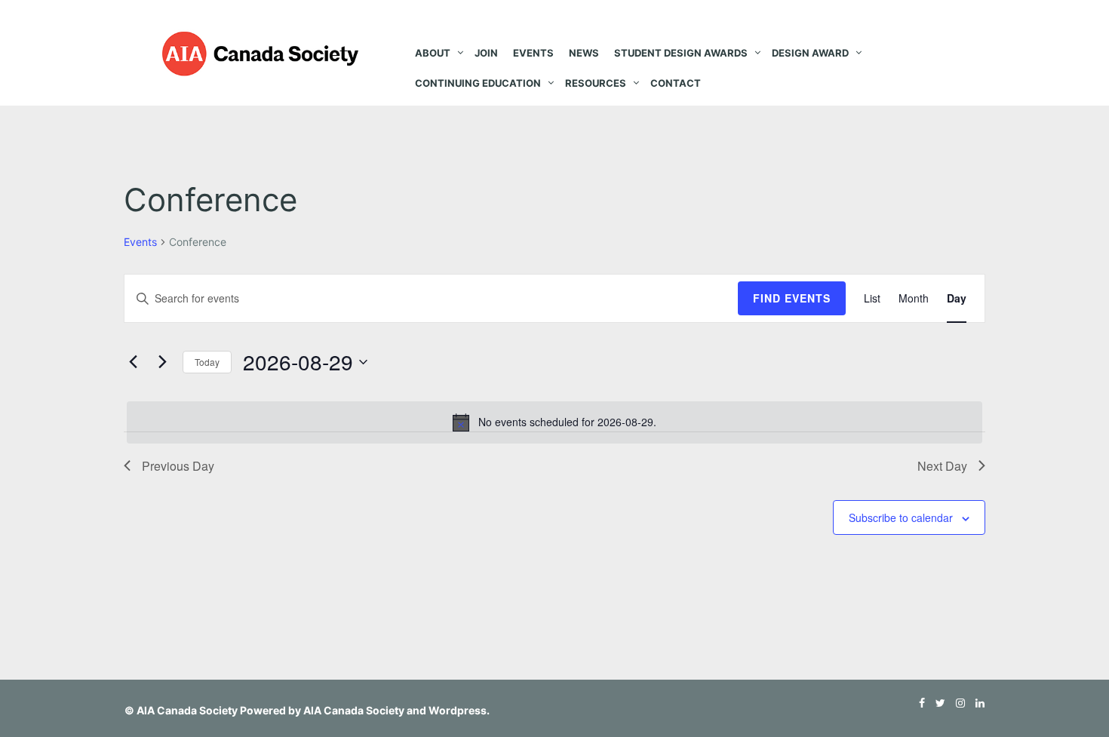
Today (207, 361)
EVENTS (533, 53)
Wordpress (458, 710)
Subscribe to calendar (901, 517)
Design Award (810, 53)
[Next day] (162, 362)
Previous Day (178, 465)
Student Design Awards (681, 53)
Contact (675, 83)
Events (140, 241)
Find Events (792, 298)
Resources (595, 83)
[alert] (554, 422)
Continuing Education (478, 83)
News (584, 53)
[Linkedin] (976, 703)
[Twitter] (936, 703)
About (432, 53)
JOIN (486, 53)
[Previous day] (133, 362)
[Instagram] (956, 703)
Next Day (942, 465)
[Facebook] (918, 703)
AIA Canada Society (187, 710)
